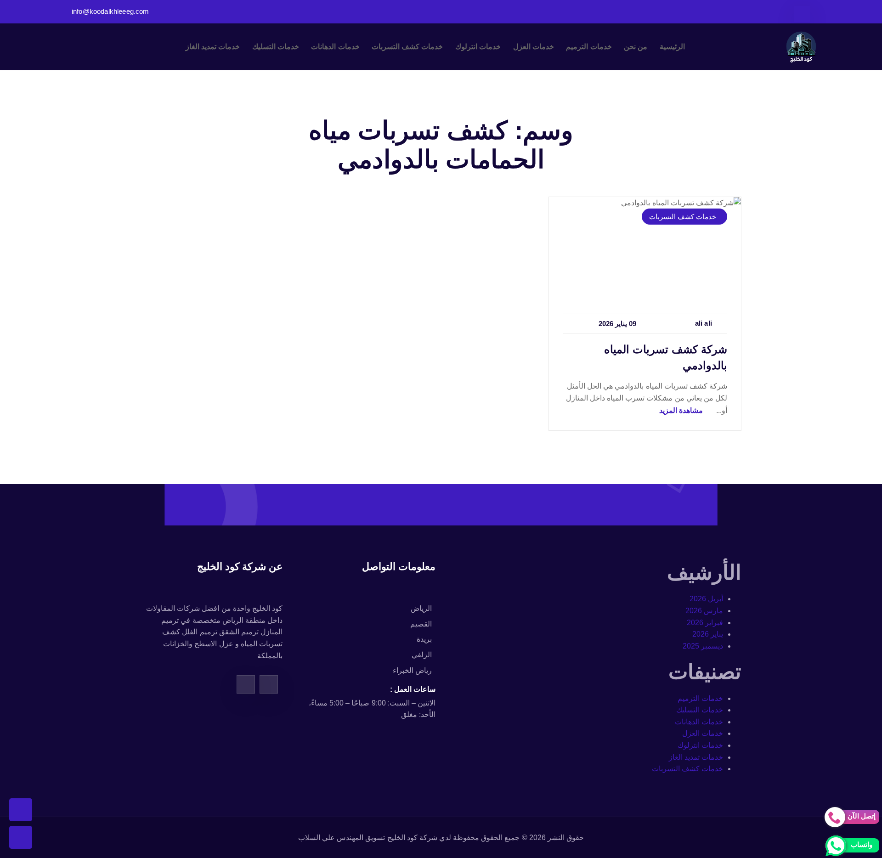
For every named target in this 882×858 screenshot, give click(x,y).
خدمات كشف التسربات (407, 47)
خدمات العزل (533, 47)
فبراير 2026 (705, 623)
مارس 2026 (704, 611)
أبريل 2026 (706, 599)
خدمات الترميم (588, 47)
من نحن (635, 47)
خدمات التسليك (275, 47)
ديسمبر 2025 (703, 646)
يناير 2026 (707, 634)
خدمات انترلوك (478, 47)
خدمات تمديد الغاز (213, 47)
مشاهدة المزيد (681, 410)
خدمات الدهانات (335, 47)
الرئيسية (672, 47)
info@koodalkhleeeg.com (110, 11)
